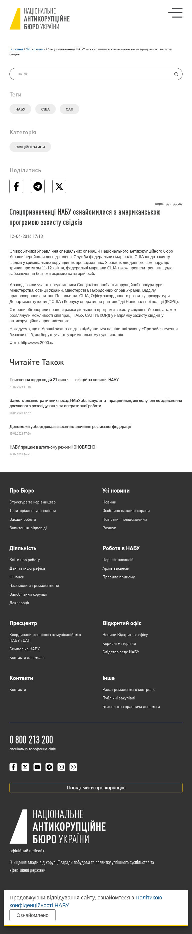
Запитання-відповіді (28, 527)
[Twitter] (25, 767)
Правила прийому (118, 576)
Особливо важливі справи (126, 510)
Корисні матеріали (119, 643)
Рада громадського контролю (129, 689)
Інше (108, 677)
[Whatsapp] (73, 767)
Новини (109, 501)
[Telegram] (49, 767)
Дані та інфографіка (27, 568)
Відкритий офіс (122, 622)
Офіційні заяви (30, 147)
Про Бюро (22, 490)
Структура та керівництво (33, 501)
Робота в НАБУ (121, 547)
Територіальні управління (33, 510)
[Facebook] (13, 767)
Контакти (21, 677)
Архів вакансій (115, 568)
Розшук (109, 527)
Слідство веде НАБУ (120, 651)
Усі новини (116, 490)
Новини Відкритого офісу (125, 634)
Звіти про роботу (25, 559)
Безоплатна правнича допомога (131, 706)
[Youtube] (37, 767)
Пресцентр (23, 622)
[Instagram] (61, 767)
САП (69, 109)
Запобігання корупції (28, 594)
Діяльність (23, 547)
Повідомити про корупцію (96, 787)
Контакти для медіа (27, 657)
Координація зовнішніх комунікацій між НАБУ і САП (45, 637)
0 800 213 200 (31, 739)
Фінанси (17, 576)
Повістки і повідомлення (124, 519)
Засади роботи (23, 519)
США (45, 109)
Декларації (19, 602)
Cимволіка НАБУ (25, 648)
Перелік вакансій (118, 559)
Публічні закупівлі (118, 697)
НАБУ (20, 109)
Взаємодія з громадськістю (34, 585)
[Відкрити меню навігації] (175, 13)
